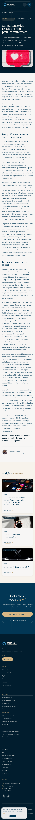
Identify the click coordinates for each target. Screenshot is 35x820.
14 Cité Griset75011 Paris (8, 790)
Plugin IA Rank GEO (7, 758)
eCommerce (6, 724)
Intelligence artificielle (8, 700)
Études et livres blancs (8, 755)
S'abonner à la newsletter (17, 620)
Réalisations (5, 774)
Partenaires (5, 679)
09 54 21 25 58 (9, 786)
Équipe (4, 676)
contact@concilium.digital (12, 783)
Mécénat (4, 682)
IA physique (5, 703)
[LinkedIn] (3, 796)
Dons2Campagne (7, 761)
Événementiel (6, 709)
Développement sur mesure (10, 731)
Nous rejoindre (6, 685)
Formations (5, 740)
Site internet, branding (8, 716)
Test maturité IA (7, 764)
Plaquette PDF (6, 767)
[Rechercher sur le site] (25, 5)
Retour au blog (8, 12)
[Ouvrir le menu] (29, 5)
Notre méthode (6, 673)
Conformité (5, 737)
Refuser (6, 816)
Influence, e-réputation (9, 706)
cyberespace (11, 117)
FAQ (3, 752)
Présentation (6, 670)
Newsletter (5, 771)
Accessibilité (29, 813)
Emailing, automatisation (9, 721)
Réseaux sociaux (7, 718)
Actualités (5, 749)
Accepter (13, 816)
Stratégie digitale (7, 697)
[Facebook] (8, 796)
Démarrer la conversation (16, 614)
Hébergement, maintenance (10, 734)
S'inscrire (7, 659)
